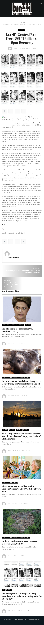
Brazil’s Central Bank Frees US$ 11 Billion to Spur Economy (23, 25)
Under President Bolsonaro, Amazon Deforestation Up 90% (20, 542)
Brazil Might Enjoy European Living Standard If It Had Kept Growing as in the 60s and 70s (22, 596)
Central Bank (19, 233)
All (3, 590)
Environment (14, 377)
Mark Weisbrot (13, 610)
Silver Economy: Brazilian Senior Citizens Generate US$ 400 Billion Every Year (21, 489)
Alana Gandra (12, 503)
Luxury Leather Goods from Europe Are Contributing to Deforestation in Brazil (21, 382)
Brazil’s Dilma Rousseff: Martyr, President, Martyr (17, 330)
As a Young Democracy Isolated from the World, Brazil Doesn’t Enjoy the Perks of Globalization (21, 436)
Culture (5, 430)
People (16, 482)
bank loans (7, 233)
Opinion (18, 430)
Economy (22, 22)
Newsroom (11, 555)
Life (11, 482)
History (21, 325)
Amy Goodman (12, 343)
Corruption (6, 325)
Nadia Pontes (12, 395)
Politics (28, 325)
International (24, 377)
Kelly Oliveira (20, 48)
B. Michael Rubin (13, 450)
